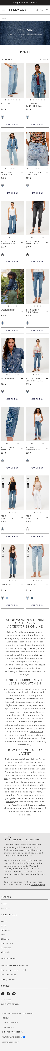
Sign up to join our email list (13, 970)
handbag (10, 802)
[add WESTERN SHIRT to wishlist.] (22, 311)
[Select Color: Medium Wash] (2, 117)
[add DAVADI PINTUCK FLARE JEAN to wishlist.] (47, 173)
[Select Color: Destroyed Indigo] (27, 391)
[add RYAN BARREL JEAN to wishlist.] (22, 585)
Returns (4, 921)
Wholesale (5, 952)
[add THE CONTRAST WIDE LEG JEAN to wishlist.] (22, 242)
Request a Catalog (25, 3)
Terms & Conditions (10, 1023)
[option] (12, 80)
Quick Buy (12, 124)
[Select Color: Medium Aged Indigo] (2, 254)
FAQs (3, 935)
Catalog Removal (8, 980)
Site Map (5, 1018)
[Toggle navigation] (4, 10)
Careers (4, 904)
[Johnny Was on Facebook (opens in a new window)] (2, 993)
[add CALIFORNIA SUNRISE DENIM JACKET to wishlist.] (47, 104)
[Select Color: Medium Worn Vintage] (7, 598)
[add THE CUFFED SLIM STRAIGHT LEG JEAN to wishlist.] (47, 379)
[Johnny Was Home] (17, 10)
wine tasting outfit (13, 655)
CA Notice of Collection (12, 1032)
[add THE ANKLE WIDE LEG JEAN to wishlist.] (47, 448)
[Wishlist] (42, 10)
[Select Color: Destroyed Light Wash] (27, 185)
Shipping (5, 939)
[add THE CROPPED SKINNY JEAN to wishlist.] (47, 242)
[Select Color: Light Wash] (2, 460)
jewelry (34, 785)
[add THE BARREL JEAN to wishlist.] (22, 104)
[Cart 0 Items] (47, 10)
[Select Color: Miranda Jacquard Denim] (2, 391)
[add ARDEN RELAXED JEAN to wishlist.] (22, 517)
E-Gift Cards (6, 930)
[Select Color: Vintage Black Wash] (27, 254)
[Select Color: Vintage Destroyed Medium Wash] (27, 117)
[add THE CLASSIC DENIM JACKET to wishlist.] (22, 173)
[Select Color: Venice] (2, 529)
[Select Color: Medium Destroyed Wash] (2, 597)
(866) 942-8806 (13, 1004)
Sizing (3, 926)
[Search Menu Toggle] (37, 10)
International (6, 948)
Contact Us (5, 908)
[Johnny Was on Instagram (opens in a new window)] (8, 993)
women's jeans (39, 689)
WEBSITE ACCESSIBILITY (10, 1042)
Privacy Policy (8, 1027)
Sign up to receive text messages (15, 965)
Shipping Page (38, 884)
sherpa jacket (31, 718)
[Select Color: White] (27, 529)
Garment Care (7, 943)
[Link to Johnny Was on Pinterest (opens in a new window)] (14, 993)
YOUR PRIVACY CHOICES (11, 1037)
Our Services (6, 1000)
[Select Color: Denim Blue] (2, 323)
